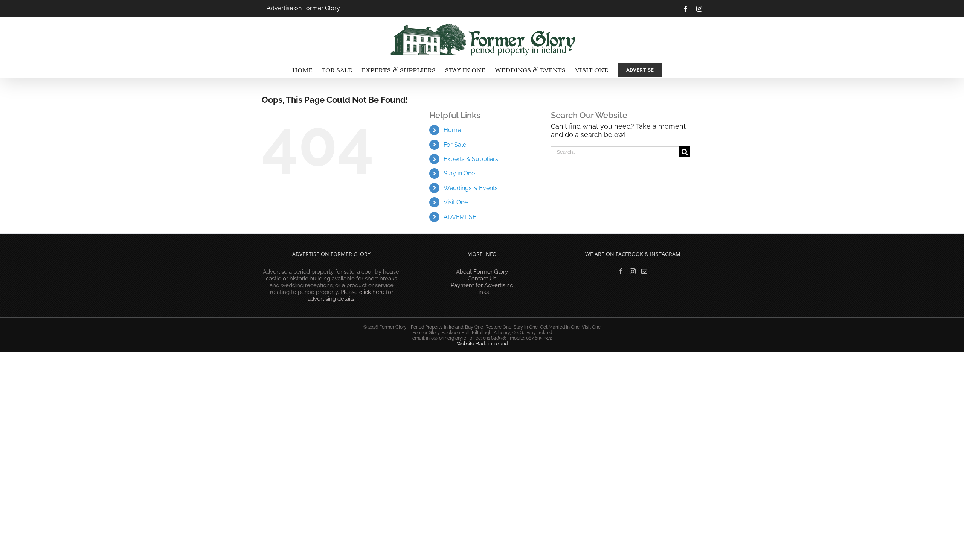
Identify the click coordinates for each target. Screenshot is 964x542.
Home (452, 130)
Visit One (456, 202)
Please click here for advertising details (350, 295)
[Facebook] (621, 271)
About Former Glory (482, 271)
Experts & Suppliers (471, 159)
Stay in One (459, 173)
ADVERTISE (460, 217)
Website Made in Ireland (482, 343)
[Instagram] (633, 271)
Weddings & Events (471, 188)
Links (482, 292)
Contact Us (482, 278)
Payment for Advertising (482, 285)
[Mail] (644, 271)
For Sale (455, 144)
